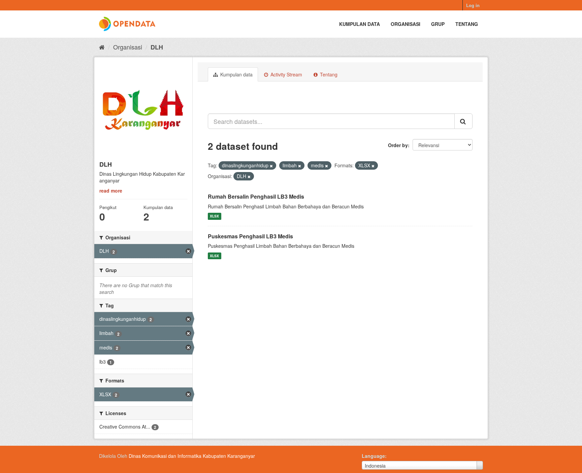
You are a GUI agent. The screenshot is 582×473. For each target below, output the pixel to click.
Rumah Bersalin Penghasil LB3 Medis (256, 196)
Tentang (466, 24)
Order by (398, 145)
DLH (157, 47)
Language (373, 455)
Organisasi (405, 24)
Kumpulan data (359, 24)
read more (110, 190)
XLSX (214, 216)
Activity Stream (285, 74)
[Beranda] (102, 46)
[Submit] (463, 121)
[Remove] (271, 165)
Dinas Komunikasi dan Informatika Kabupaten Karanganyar (192, 455)
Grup (438, 24)
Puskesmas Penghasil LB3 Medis (250, 236)
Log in (473, 5)
